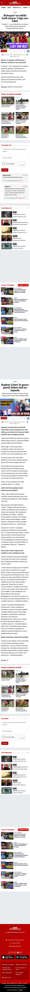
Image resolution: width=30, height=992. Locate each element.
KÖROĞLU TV (17, 7)
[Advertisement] (15, 266)
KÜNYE (25, 7)
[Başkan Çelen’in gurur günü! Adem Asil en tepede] (15, 407)
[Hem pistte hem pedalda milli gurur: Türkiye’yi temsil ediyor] (22, 100)
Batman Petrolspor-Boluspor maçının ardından (21, 122)
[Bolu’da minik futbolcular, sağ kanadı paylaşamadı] (22, 130)
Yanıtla (6, 180)
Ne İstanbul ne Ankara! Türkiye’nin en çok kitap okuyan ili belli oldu (20, 231)
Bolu (15, 212)
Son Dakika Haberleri (19, 973)
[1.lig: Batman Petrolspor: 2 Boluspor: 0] (7, 130)
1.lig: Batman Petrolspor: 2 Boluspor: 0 (5, 136)
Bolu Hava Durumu (22, 964)
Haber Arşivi (7, 977)
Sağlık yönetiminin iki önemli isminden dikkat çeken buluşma (20, 224)
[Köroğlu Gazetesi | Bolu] (15, 3)
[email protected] (15, 934)
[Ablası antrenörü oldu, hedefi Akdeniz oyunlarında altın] (7, 116)
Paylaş (4, 50)
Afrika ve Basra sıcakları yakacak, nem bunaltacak (19, 216)
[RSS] (20, 952)
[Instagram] (15, 952)
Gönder (4, 170)
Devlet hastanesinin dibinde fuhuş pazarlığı (19, 239)
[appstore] (8, 957)
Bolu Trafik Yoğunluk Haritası (6, 968)
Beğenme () (19, 180)
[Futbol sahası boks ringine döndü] (7, 100)
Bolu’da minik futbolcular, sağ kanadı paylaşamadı (21, 136)
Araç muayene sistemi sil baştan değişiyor (19, 247)
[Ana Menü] (2, 2)
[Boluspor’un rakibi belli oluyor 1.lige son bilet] (15, 40)
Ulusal (15, 235)
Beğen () (11, 180)
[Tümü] (28, 208)
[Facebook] (9, 952)
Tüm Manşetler (8, 972)
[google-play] (22, 957)
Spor (15, 12)
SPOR (9, 7)
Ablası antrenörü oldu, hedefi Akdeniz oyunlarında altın (7, 122)
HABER (3, 7)
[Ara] (28, 3)
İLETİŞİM (25, 983)
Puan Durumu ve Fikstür (21, 968)
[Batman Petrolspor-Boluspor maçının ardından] (22, 116)
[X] (12, 952)
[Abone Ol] (28, 51)
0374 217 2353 (16, 943)
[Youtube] (18, 952)
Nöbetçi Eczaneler (9, 964)
